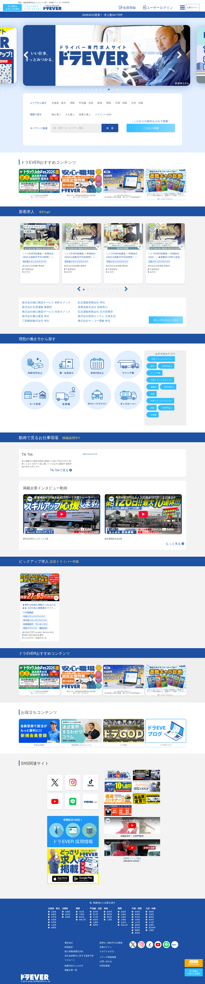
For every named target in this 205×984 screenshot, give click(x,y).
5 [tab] (100, 89)
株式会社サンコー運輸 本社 (94, 320)
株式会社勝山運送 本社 (35, 316)
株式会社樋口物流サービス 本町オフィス (46, 302)
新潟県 (95, 911)
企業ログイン (193, 7)
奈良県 (123, 922)
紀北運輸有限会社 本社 (91, 302)
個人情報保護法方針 (74, 951)
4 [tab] (96, 89)
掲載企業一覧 (71, 969)
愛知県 (109, 917)
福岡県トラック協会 (132, 858)
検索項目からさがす (74, 965)
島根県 (137, 914)
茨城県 (67, 911)
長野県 (95, 925)
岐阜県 (109, 911)
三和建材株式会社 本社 (35, 320)
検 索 (110, 128)
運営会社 (69, 942)
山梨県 (95, 922)
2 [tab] (87, 89)
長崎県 (151, 917)
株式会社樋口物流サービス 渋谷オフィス (46, 311)
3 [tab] (92, 89)
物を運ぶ (56, 114)
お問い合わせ (105, 961)
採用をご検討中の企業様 (110, 942)
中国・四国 (121, 102)
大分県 (151, 922)
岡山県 (137, 917)
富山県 (95, 914)
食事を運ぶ (85, 114)
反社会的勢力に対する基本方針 (79, 955)
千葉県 (81, 914)
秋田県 (53, 922)
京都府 (123, 914)
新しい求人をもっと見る (166, 320)
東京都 (81, 917)
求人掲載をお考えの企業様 (12, 7)
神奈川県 (82, 919)
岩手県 (53, 917)
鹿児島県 (152, 927)
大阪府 (123, 917)
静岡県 (109, 914)
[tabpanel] (102, 56)
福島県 (53, 927)
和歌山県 (124, 925)
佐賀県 (151, 914)
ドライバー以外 (103, 114)
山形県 (53, 925)
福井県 (95, 919)
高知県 (137, 933)
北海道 (53, 911)
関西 (108, 102)
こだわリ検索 (151, 128)
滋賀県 (123, 911)
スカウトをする (106, 951)
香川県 (137, 927)
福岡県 (151, 911)
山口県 (137, 922)
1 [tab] (83, 89)
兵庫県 (123, 919)
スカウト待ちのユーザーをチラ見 (31, 7)
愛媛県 (137, 930)
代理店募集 (104, 965)
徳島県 (137, 925)
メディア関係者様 (107, 956)
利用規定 (69, 946)
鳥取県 (137, 911)
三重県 (109, 919)
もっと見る (173, 543)
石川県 (95, 917)
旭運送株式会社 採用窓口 (93, 307)
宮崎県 (151, 925)
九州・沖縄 (137, 102)
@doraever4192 (90, 454)
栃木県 (67, 914)
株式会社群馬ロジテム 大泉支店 (97, 316)
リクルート (70, 959)
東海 (99, 102)
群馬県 (67, 917)
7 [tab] (108, 89)
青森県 (53, 914)
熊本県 (151, 919)
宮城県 (53, 919)
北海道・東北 (59, 102)
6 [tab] (104, 89)
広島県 (137, 919)
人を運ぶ (70, 114)
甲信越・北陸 (86, 102)
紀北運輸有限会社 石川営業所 (95, 311)
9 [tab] (117, 89)
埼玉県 (81, 911)
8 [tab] (113, 89)
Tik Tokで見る (59, 470)
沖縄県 (151, 930)
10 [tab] (121, 89)
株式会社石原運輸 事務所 (37, 307)
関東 (72, 102)
